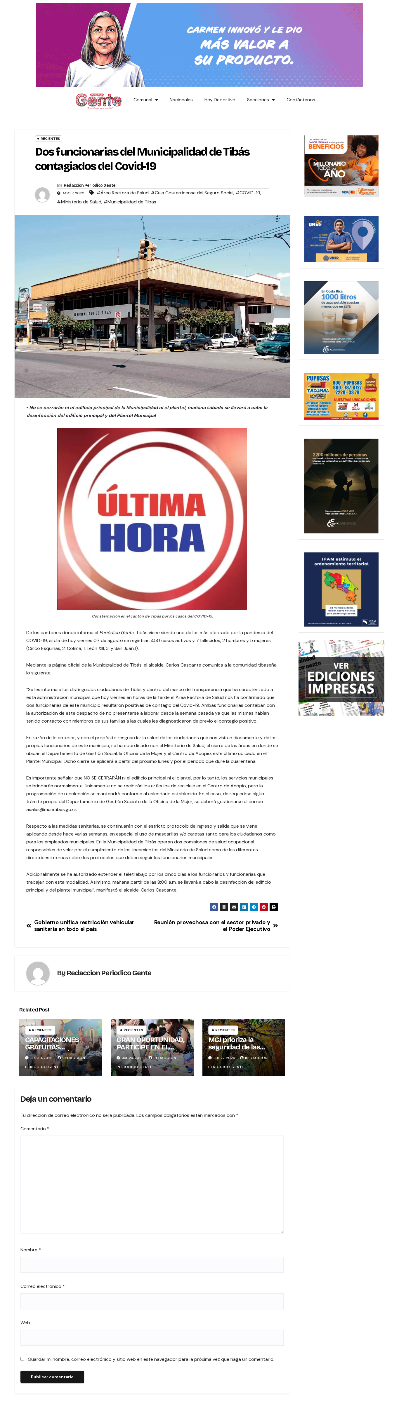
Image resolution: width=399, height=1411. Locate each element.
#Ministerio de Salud (79, 202)
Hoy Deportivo (219, 100)
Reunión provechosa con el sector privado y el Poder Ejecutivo (212, 925)
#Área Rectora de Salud (122, 193)
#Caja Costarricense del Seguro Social (192, 193)
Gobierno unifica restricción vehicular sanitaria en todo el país (84, 925)
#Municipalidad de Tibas (129, 202)
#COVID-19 (247, 193)
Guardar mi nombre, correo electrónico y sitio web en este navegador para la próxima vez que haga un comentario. (151, 1359)
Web (25, 1323)
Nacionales (181, 100)
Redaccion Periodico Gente (90, 185)
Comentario (34, 1129)
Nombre (30, 1250)
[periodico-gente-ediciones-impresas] (341, 677)
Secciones (258, 100)
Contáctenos (301, 100)
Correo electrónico (42, 1286)
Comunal (142, 100)
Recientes (50, 138)
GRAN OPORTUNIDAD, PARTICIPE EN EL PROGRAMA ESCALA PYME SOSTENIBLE (150, 1051)
